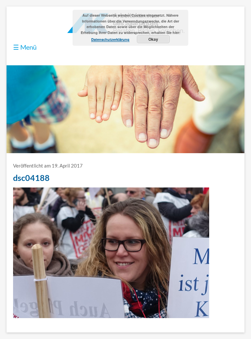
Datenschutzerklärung (110, 39)
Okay (153, 39)
